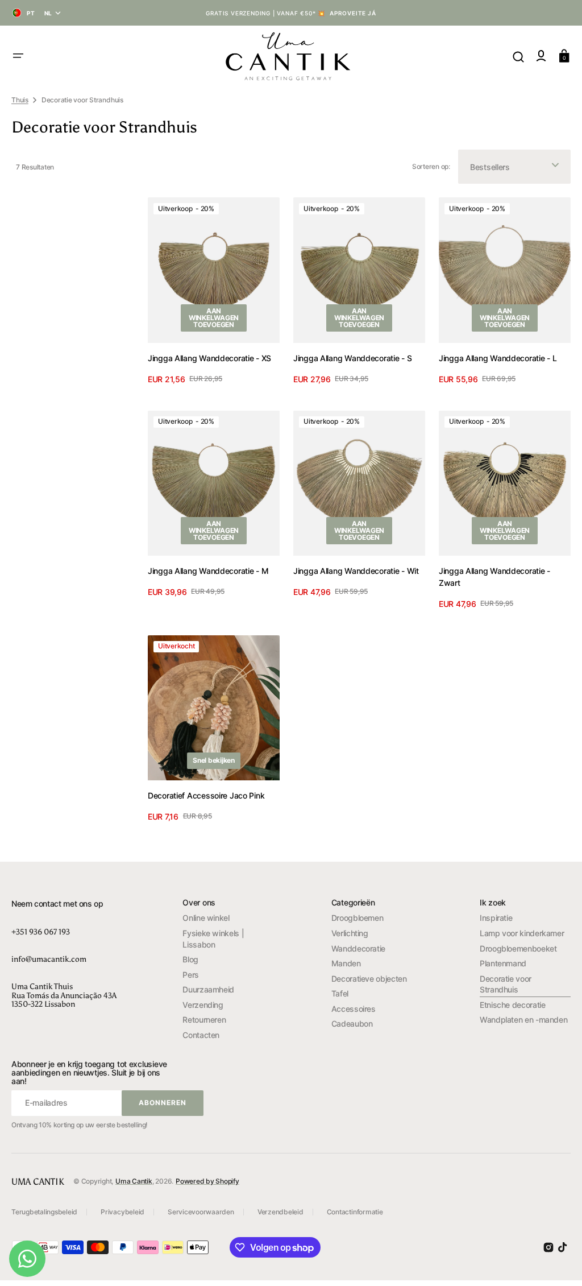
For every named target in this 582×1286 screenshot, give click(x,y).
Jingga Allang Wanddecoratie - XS (209, 358)
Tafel (339, 993)
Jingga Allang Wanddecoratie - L (497, 358)
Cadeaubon (352, 1023)
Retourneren (204, 1019)
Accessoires (353, 1009)
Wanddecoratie (358, 948)
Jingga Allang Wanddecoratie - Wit (356, 571)
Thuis (19, 100)
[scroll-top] (558, 1262)
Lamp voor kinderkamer (522, 933)
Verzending (202, 1005)
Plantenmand (503, 963)
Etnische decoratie (513, 1005)
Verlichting (349, 933)
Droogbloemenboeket (518, 948)
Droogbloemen (357, 918)
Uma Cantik (133, 1181)
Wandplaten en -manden (523, 1019)
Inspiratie (496, 918)
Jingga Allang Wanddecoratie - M (208, 571)
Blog (190, 959)
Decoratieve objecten (369, 978)
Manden (346, 963)
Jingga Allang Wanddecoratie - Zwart (494, 577)
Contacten (200, 1035)
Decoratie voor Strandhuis (505, 984)
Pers (190, 974)
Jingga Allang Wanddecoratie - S (352, 358)
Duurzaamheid (208, 989)
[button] (18, 55)
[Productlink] (214, 292)
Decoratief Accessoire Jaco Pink (206, 795)
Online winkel (205, 918)
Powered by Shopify (207, 1181)
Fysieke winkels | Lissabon (213, 938)
